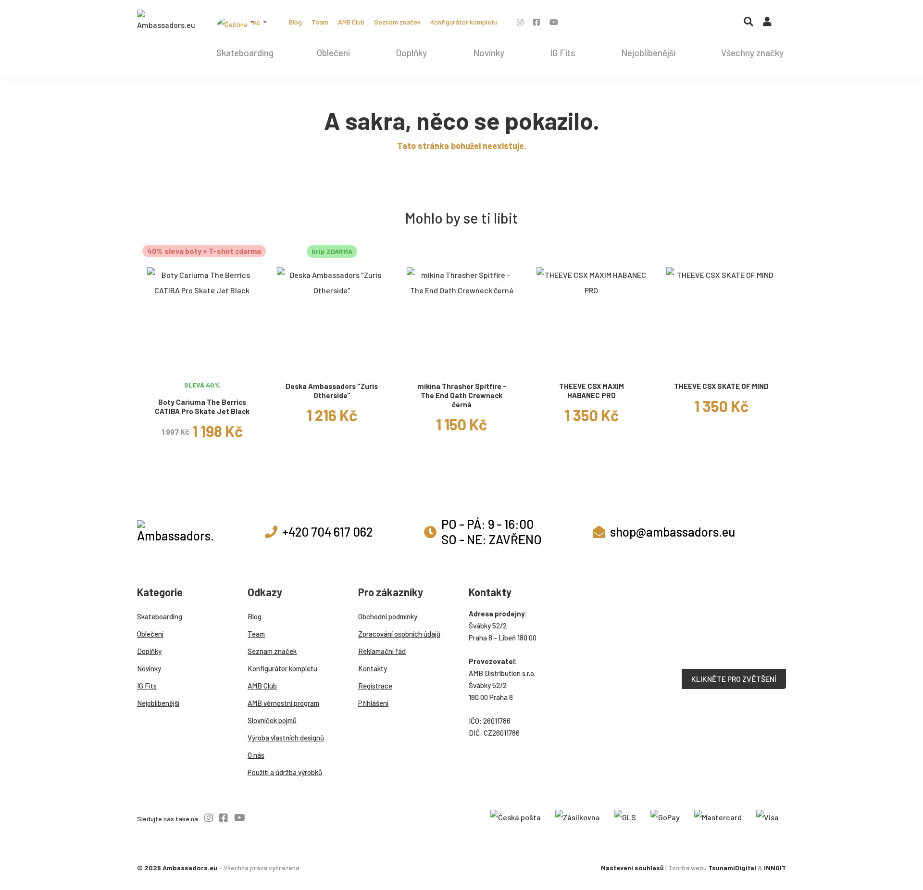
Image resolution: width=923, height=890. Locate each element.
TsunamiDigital (732, 868)
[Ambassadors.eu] (166, 21)
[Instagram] (520, 21)
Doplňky (411, 52)
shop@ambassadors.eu (672, 531)
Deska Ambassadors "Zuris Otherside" (332, 391)
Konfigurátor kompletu (464, 22)
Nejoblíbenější (648, 52)
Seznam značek (397, 22)
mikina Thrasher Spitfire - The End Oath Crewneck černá (461, 395)
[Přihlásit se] (767, 23)
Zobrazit (202, 364)
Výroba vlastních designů (286, 737)
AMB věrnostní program (283, 703)
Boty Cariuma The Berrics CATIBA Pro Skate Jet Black (202, 406)
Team (320, 22)
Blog (295, 22)
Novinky (488, 52)
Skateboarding (245, 52)
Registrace (375, 685)
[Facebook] (536, 21)
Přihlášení (373, 703)
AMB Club (351, 22)
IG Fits (562, 52)
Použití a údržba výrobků (285, 772)
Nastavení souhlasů (632, 868)
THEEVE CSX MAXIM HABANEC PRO (591, 391)
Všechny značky (752, 52)
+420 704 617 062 (327, 531)
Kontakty (372, 668)
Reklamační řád (382, 651)
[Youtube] (553, 21)
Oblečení (333, 52)
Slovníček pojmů (272, 720)
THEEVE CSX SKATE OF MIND (721, 386)
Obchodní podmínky (387, 616)
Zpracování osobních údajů (399, 633)
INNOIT (775, 868)
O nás (256, 755)
